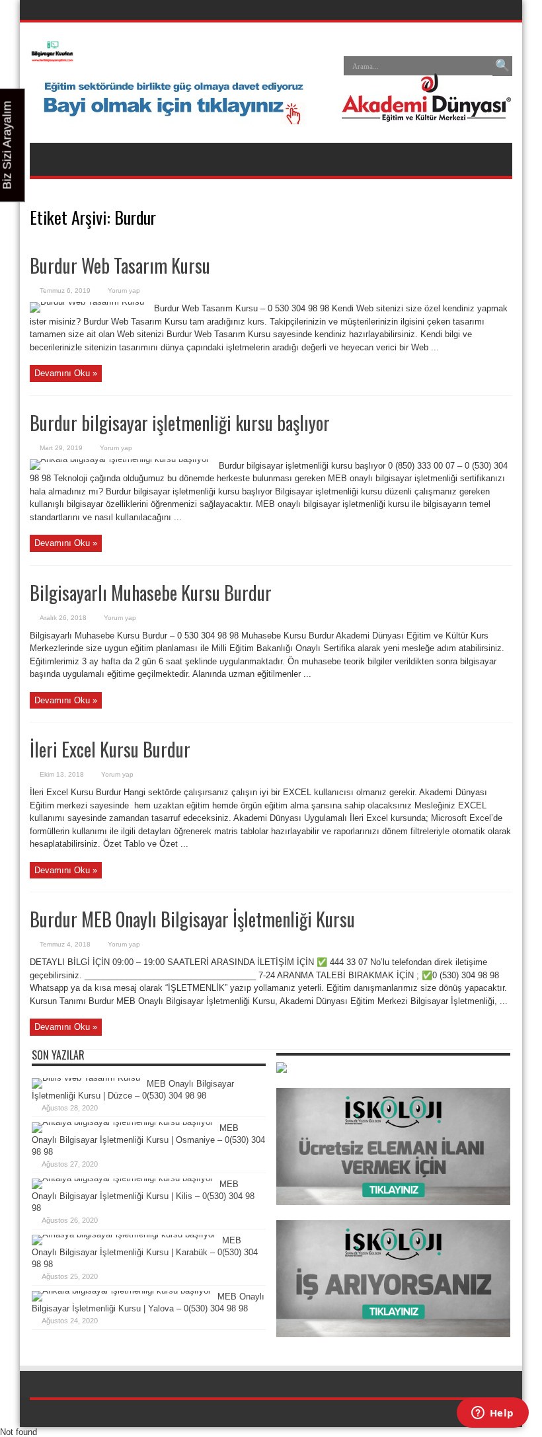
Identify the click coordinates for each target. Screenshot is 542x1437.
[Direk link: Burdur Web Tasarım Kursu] (87, 302)
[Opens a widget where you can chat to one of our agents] (492, 1413)
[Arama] (502, 66)
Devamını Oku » (65, 373)
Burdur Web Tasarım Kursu (120, 265)
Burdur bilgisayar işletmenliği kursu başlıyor (180, 422)
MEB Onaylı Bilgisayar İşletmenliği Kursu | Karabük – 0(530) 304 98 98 (145, 1252)
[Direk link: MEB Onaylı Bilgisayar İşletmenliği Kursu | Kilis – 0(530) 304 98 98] (122, 1178)
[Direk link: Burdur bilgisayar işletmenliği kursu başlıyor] (119, 459)
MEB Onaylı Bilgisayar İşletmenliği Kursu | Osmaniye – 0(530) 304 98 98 (148, 1140)
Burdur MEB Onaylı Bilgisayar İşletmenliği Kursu (192, 919)
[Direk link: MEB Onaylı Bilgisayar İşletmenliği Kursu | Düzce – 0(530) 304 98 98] (86, 1078)
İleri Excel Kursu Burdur (110, 749)
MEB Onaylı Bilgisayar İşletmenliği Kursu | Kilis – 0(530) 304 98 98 (143, 1196)
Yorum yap (124, 290)
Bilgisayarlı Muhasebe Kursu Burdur (151, 592)
